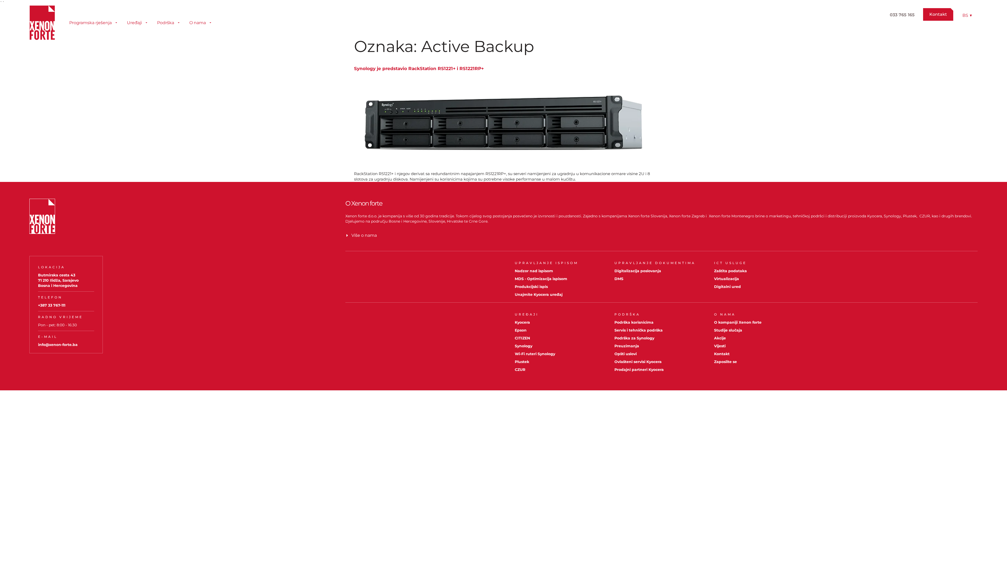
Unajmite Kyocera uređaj (539, 294)
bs (967, 15)
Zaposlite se (725, 361)
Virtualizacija (726, 278)
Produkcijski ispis (531, 286)
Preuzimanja (626, 346)
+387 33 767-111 (51, 305)
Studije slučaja (728, 330)
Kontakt (722, 353)
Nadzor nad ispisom (534, 271)
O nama (197, 22)
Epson (521, 330)
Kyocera (522, 322)
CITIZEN (522, 338)
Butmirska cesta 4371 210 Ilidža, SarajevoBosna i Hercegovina (58, 280)
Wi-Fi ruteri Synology (535, 353)
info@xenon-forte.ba (58, 344)
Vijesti (720, 346)
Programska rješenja (90, 22)
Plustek (522, 361)
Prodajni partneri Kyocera (639, 369)
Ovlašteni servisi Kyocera (638, 361)
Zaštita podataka (730, 271)
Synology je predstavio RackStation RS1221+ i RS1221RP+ (419, 68)
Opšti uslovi (625, 353)
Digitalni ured (727, 286)
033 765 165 (902, 14)
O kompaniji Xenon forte (738, 322)
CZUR (520, 369)
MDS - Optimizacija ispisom (541, 278)
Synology (523, 346)
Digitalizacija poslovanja (637, 271)
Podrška (165, 22)
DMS (618, 278)
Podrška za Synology (634, 338)
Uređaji (134, 22)
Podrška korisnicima (634, 322)
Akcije (720, 338)
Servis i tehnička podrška (638, 330)
